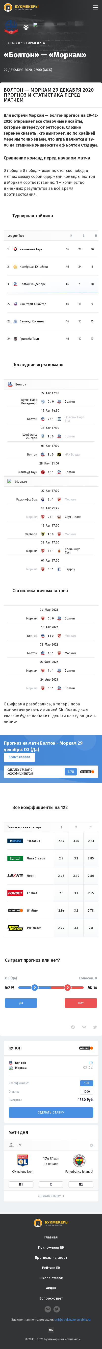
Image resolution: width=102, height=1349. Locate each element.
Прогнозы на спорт (51, 1258)
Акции (51, 1288)
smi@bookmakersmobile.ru (72, 1319)
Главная (51, 1237)
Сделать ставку (51, 1112)
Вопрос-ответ (51, 1298)
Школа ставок (51, 1278)
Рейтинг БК (51, 1268)
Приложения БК (51, 1247)
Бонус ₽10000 (19, 757)
